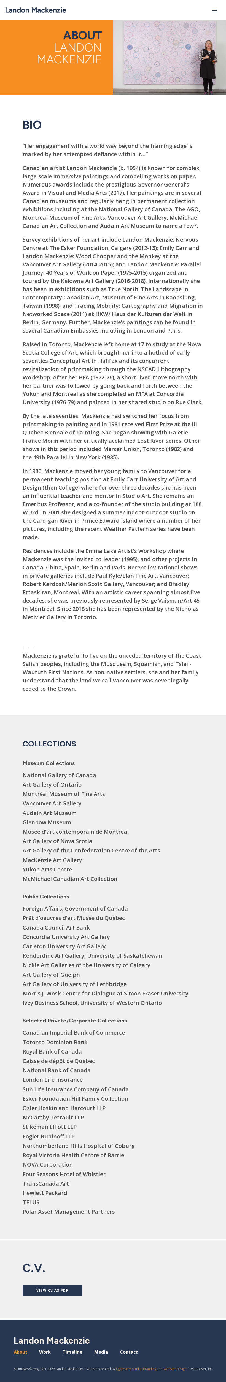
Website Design (175, 1369)
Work (45, 1352)
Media (101, 1352)
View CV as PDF (52, 1290)
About (20, 1352)
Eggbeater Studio (128, 1369)
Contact (129, 1352)
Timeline (72, 1352)
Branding (149, 1369)
